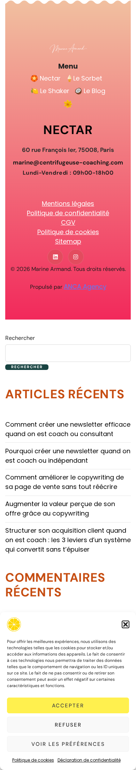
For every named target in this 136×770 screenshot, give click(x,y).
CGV (68, 222)
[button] (125, 624)
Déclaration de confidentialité (89, 760)
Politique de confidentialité (68, 213)
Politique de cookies (33, 760)
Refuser (68, 724)
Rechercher (20, 338)
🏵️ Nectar (45, 78)
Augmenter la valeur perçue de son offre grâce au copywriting (60, 508)
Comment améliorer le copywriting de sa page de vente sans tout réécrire (64, 482)
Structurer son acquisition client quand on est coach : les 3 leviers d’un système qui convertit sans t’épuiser (68, 540)
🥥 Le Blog (89, 90)
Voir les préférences (68, 744)
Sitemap (68, 241)
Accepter (68, 705)
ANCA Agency (85, 286)
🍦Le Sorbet (84, 78)
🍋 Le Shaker (50, 90)
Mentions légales (68, 203)
